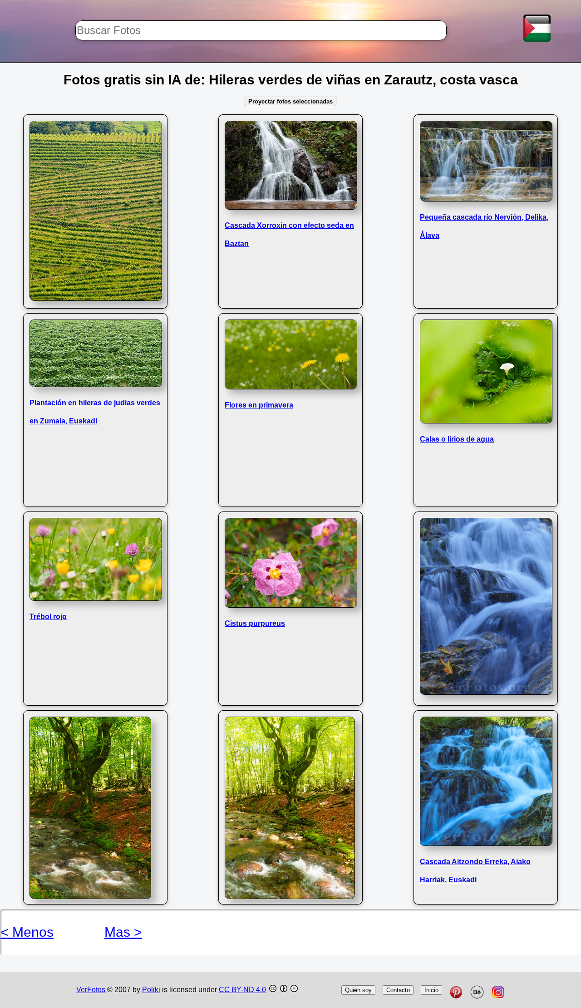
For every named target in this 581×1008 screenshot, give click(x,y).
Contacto (398, 990)
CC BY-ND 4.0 (242, 989)
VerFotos (90, 989)
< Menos (27, 931)
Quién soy (358, 990)
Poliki (151, 989)
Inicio (431, 990)
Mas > (123, 931)
